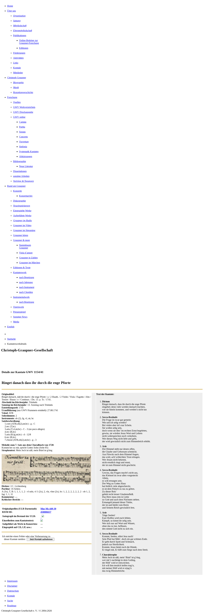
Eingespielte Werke (22, 210)
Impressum (12, 581)
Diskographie (19, 201)
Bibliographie (19, 161)
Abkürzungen (25, 156)
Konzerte (17, 191)
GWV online (19, 117)
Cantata (22, 122)
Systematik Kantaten (29, 151)
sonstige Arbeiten (21, 176)
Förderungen (19, 53)
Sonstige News (20, 317)
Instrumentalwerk (21, 297)
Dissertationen (20, 171)
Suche (10, 600)
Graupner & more (21, 240)
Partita (22, 127)
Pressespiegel (19, 312)
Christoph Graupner (16, 77)
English (10, 326)
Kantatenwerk (19, 272)
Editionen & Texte (21, 267)
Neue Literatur (26, 166)
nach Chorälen (26, 292)
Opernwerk (18, 307)
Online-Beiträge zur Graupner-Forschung (29, 41)
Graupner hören (20, 235)
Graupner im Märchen (29, 262)
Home (10, 6)
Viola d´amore (26, 252)
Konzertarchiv (26, 196)
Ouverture (24, 141)
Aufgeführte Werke (22, 215)
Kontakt (17, 67)
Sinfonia (23, 146)
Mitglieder (18, 72)
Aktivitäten (18, 58)
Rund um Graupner (16, 186)
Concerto (23, 136)
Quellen (17, 102)
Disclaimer (12, 586)
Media (16, 321)
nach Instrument (26, 287)
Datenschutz (13, 591)
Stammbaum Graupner (25, 246)
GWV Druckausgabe (23, 112)
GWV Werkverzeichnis (24, 107)
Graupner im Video (22, 225)
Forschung (12, 97)
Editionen (23, 48)
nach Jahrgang (26, 282)
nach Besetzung (26, 277)
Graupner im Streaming (24, 230)
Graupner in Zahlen (28, 257)
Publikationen (19, 35)
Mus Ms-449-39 (48, 508)
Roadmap (11, 605)
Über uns (11, 11)
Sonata (22, 132)
